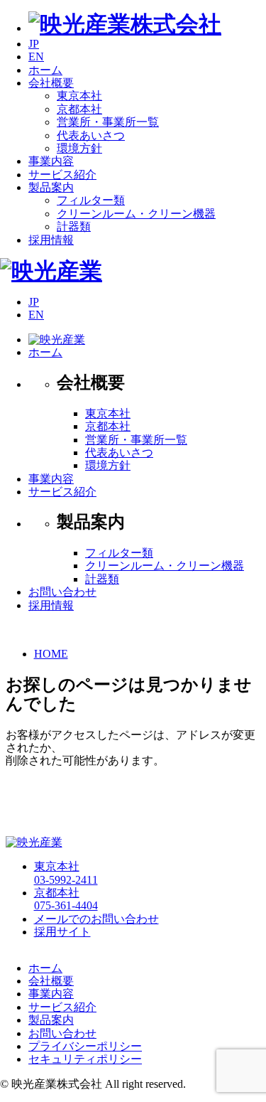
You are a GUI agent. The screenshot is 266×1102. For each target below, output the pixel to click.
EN (36, 56)
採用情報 (51, 605)
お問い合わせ (62, 592)
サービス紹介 (62, 492)
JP (33, 44)
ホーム (45, 352)
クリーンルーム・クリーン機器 (136, 214)
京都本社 (79, 109)
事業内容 (51, 479)
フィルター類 (91, 200)
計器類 (74, 226)
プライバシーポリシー (85, 1046)
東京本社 (79, 96)
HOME (51, 654)
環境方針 (79, 148)
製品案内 (51, 1020)
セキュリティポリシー (85, 1059)
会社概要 (51, 981)
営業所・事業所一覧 (108, 122)
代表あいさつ (91, 135)
